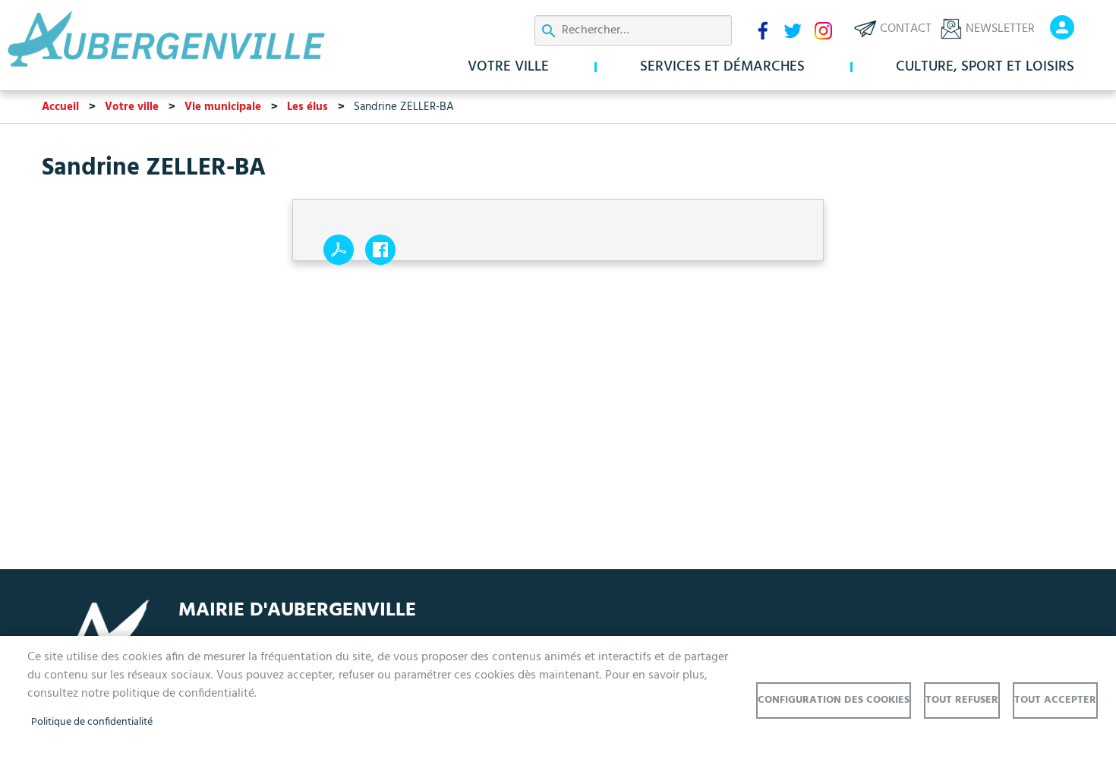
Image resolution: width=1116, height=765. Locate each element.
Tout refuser (961, 700)
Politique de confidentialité (92, 722)
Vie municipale (222, 107)
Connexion (1062, 27)
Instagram (823, 30)
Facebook (762, 30)
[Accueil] (193, 40)
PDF (338, 250)
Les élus (307, 107)
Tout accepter (1055, 700)
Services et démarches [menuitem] (722, 66)
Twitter (792, 30)
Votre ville (132, 107)
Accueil (60, 107)
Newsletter (1000, 29)
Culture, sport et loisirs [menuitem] (985, 66)
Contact (906, 29)
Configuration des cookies (834, 700)
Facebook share (380, 250)
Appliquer (548, 31)
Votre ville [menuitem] (508, 66)
